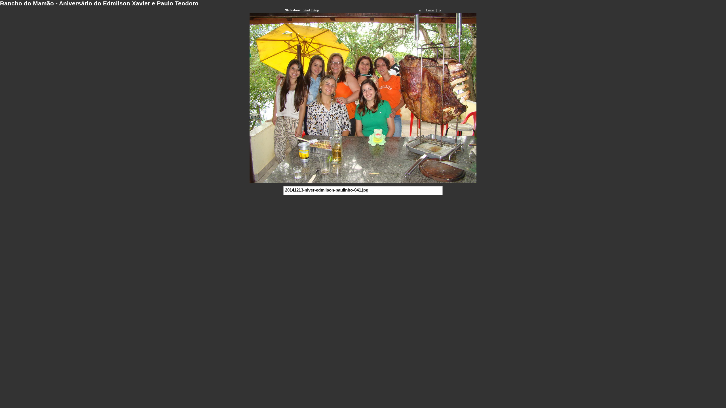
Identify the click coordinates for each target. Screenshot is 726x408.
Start (306, 10)
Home (430, 10)
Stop (316, 10)
